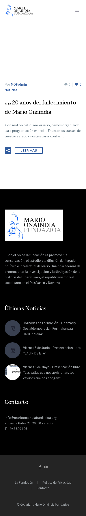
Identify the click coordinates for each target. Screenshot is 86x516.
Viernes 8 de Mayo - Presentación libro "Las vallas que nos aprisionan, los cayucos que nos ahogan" (51, 372)
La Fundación (24, 482)
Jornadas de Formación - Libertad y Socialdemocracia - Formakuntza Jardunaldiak (49, 328)
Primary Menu (77, 10)
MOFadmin (19, 84)
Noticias (11, 90)
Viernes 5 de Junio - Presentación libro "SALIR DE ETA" (52, 350)
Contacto (43, 488)
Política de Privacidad (56, 482)
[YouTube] (46, 467)
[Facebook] (40, 467)
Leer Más (29, 150)
